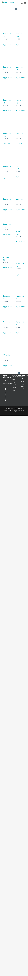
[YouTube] (5, 394)
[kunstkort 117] (7, 188)
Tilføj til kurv (5, 45)
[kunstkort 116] (20, 188)
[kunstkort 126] (20, 56)
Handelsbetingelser (15, 410)
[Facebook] (5, 389)
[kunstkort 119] (20, 155)
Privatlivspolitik (7, 410)
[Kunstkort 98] (7, 250)
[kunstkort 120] (7, 156)
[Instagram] (5, 391)
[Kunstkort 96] (20, 285)
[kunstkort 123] (20, 89)
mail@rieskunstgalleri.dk (8, 383)
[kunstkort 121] (20, 123)
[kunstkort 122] (7, 123)
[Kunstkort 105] (20, 221)
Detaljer (10, 44)
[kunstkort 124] (7, 89)
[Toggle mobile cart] (22, 3)
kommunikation (14, 411)
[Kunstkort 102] (20, 253)
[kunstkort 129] (20, 23)
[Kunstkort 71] (7, 315)
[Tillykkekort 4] (7, 344)
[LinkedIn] (5, 400)
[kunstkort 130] (7, 23)
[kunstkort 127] (7, 56)
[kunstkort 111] (7, 218)
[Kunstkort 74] (20, 315)
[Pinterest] (5, 397)
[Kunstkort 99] (7, 285)
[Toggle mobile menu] (25, 3)
